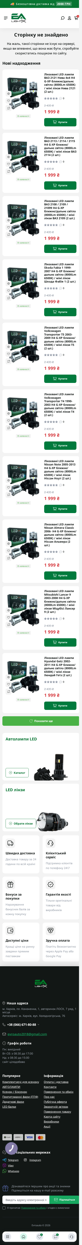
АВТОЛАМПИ (11, 1087)
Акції (47, 1126)
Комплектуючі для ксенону (20, 1082)
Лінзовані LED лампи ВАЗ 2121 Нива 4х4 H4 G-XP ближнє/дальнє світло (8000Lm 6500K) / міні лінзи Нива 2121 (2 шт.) (59, 83)
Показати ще (43, 721)
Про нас (49, 1097)
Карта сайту (52, 1116)
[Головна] (23, 1236)
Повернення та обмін (58, 1092)
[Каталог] (7, 1236)
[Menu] (6, 18)
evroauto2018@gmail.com (27, 1034)
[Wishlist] (9, 101)
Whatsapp (13, 1171)
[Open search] (62, 18)
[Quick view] (9, 93)
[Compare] (9, 108)
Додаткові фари (13, 1102)
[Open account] (69, 18)
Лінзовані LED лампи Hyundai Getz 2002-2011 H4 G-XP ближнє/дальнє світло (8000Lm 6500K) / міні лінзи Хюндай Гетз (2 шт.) (60, 666)
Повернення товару (57, 1111)
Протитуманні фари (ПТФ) (20, 1097)
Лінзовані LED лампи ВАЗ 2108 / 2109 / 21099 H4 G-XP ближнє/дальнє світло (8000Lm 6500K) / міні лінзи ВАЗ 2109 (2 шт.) (60, 209)
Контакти (50, 1087)
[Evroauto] (18, 17)
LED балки (9, 1106)
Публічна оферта (55, 1102)
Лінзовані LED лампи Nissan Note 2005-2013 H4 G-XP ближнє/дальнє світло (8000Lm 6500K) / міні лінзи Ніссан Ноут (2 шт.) (60, 469)
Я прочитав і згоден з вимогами (38, 1207)
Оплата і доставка (56, 1082)
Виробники (51, 1121)
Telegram (13, 1160)
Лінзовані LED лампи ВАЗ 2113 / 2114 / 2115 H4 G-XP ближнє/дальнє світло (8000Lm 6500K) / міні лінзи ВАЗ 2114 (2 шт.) (60, 146)
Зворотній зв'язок (56, 1106)
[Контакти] (71, 1236)
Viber (11, 1165)
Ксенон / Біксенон (14, 1092)
